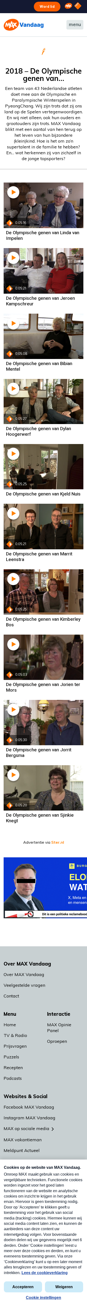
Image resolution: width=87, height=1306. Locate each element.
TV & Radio (15, 1035)
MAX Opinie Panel (59, 1027)
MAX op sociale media (26, 1128)
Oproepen (57, 1041)
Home (10, 1024)
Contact (11, 996)
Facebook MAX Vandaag (29, 1107)
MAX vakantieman (23, 1139)
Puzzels (11, 1057)
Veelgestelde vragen (24, 985)
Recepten (13, 1067)
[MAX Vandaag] (24, 24)
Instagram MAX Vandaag (29, 1118)
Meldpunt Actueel (22, 1150)
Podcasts (13, 1078)
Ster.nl (57, 842)
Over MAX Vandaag (24, 974)
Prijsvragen (15, 1046)
